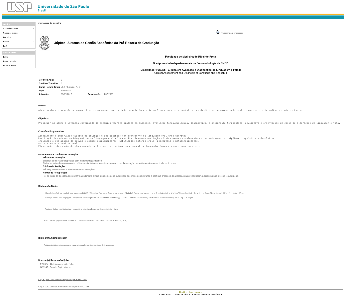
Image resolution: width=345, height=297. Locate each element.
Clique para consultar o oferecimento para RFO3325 (63, 286)
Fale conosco (195, 292)
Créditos (183, 292)
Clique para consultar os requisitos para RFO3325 (62, 279)
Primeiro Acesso (9, 66)
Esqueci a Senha (9, 61)
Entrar (5, 57)
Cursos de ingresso (10, 33)
